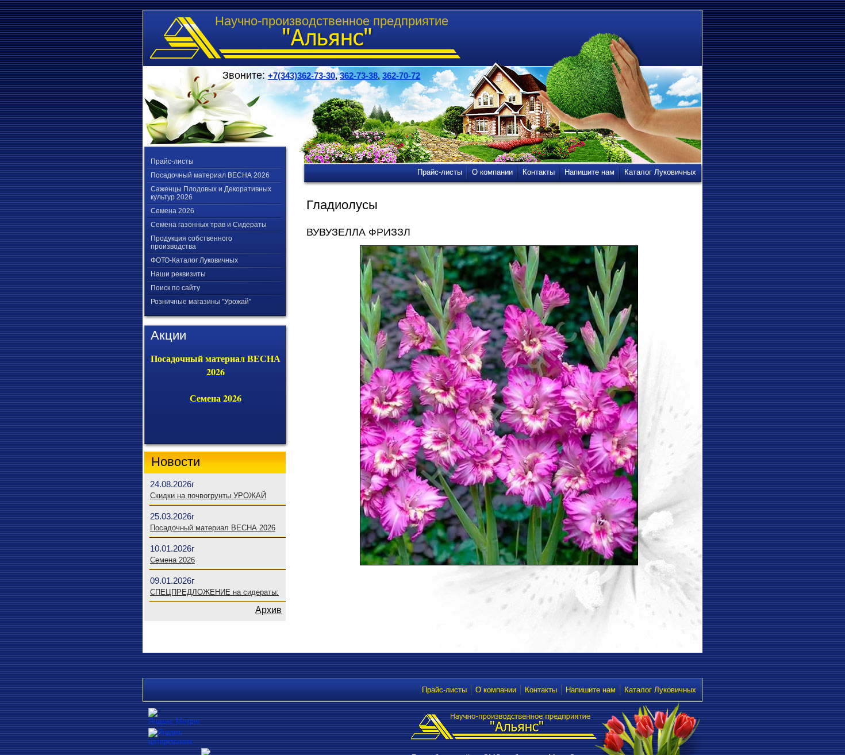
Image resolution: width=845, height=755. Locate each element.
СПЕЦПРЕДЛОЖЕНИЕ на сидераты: (214, 592)
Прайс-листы (172, 161)
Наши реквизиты (178, 274)
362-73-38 (359, 75)
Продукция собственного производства (191, 242)
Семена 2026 (172, 211)
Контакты (541, 689)
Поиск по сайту (175, 288)
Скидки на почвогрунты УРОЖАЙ (208, 495)
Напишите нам (591, 689)
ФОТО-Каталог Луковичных (194, 260)
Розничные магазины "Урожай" (201, 302)
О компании (495, 689)
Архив (268, 610)
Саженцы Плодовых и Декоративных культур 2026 (211, 193)
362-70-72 (401, 75)
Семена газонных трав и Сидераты (209, 225)
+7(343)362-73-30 (301, 75)
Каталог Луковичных (660, 689)
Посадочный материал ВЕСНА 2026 (210, 175)
